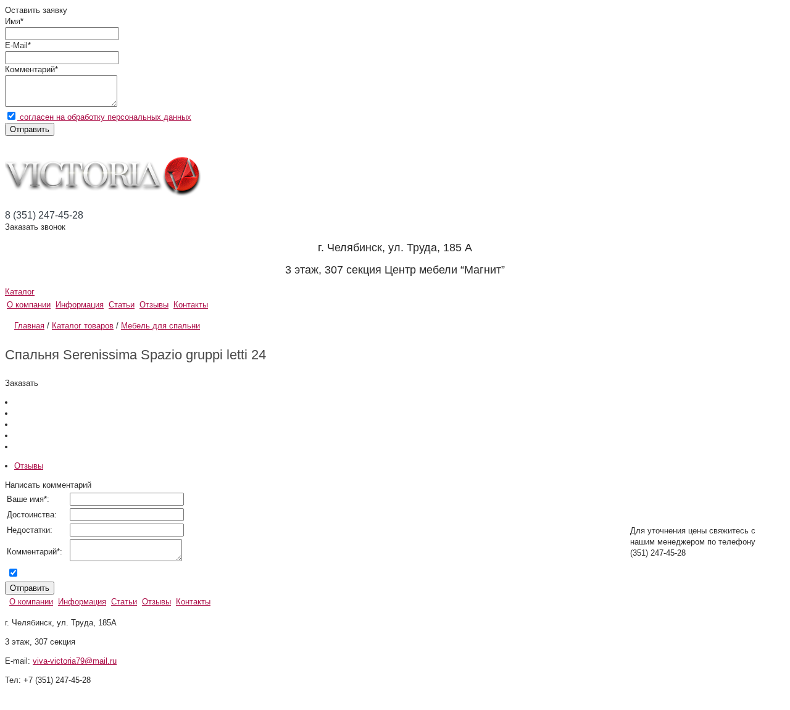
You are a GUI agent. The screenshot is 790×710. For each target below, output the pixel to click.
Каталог (20, 291)
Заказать (21, 383)
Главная (29, 325)
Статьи (122, 304)
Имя (12, 21)
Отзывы (153, 304)
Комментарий (30, 69)
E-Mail (16, 45)
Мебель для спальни (160, 325)
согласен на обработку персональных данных (104, 117)
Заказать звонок (35, 227)
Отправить (29, 129)
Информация (80, 304)
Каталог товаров (83, 325)
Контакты (190, 304)
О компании (29, 304)
